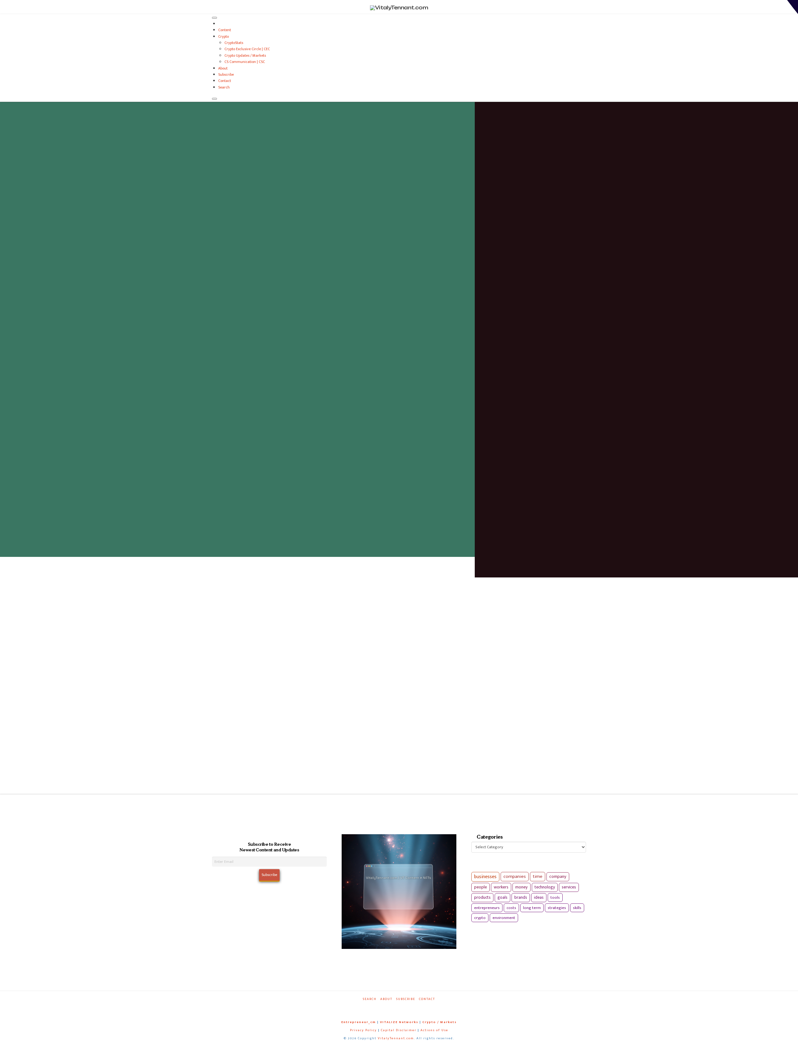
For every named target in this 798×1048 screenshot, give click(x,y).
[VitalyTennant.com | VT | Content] (421, 1007)
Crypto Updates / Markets (245, 55)
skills (577, 907)
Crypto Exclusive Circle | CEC (247, 49)
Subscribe (226, 74)
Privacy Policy (363, 1030)
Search (224, 87)
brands (520, 897)
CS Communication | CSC (244, 62)
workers (501, 887)
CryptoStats (233, 43)
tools (555, 897)
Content (224, 30)
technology (545, 887)
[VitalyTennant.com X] (392, 1007)
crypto (480, 917)
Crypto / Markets (439, 1022)
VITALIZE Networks (399, 1022)
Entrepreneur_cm (358, 1022)
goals (502, 897)
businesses (485, 877)
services (569, 887)
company (557, 876)
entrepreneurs (487, 907)
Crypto (223, 36)
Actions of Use (434, 1030)
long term (532, 907)
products (482, 897)
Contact (224, 81)
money (521, 887)
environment (504, 917)
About (223, 68)
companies (514, 876)
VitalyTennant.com (396, 1038)
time (537, 876)
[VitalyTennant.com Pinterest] (407, 1007)
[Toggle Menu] (214, 18)
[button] (792, 7)
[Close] (214, 99)
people (480, 887)
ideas (539, 897)
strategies (557, 907)
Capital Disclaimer (398, 1030)
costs (511, 907)
